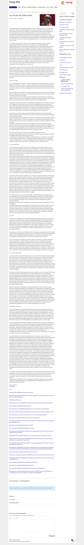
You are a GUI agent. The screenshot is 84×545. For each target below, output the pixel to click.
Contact (23, 541)
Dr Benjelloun (20, 18)
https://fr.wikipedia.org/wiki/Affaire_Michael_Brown (20, 405)
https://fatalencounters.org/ (15, 399)
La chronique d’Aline (65, 86)
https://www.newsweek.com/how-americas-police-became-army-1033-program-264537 (28, 414)
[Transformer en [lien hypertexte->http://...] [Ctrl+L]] (14, 518)
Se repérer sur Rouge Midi (65, 93)
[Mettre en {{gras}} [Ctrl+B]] (10, 518)
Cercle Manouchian (42, 7)
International (62, 60)
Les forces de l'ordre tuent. (66, 19)
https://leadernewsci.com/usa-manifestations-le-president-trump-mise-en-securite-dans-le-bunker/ (30, 435)
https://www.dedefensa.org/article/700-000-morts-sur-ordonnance (23, 451)
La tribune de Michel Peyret (67, 83)
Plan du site (11, 541)
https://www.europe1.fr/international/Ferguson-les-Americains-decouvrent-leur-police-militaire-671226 (31, 411)
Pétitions (56, 7)
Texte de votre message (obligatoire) (17, 513)
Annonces (24, 7)
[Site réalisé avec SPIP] (73, 540)
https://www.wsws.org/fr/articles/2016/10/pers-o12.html (21, 425)
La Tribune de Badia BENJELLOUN (33, 12)
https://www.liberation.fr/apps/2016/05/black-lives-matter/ (21, 428)
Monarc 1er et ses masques (66, 22)
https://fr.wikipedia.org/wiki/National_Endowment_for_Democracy (23, 462)
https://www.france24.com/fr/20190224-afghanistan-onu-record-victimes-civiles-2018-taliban (29, 408)
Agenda (19, 7)
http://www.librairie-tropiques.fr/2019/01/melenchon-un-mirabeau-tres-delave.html (26, 468)
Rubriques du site (13, 7)
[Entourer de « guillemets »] (18, 518)
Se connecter (12, 499)
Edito (48, 7)
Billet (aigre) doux (63, 72)
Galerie (51, 7)
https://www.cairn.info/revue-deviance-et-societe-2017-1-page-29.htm (24, 417)
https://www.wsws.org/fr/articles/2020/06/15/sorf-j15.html (21, 465)
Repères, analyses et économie (66, 67)
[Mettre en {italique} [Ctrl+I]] (12, 518)
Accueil (10, 12)
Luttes (61, 64)
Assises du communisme (32, 7)
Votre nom (11, 496)
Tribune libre (23, 12)
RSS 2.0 (27, 541)
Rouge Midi (14, 2)
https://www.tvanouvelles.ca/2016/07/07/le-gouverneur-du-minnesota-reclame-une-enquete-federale (31, 402)
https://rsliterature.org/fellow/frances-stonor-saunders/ (21, 392)
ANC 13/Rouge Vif (64, 69)
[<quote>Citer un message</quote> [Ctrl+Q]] (16, 518)
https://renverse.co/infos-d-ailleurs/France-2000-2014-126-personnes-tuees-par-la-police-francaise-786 (31, 454)
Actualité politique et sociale (66, 57)
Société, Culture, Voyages (65, 74)
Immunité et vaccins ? (64, 24)
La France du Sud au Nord (65, 62)
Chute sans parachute (64, 27)
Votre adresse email (13, 502)
